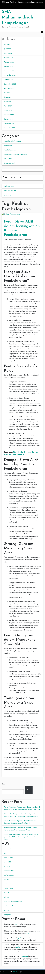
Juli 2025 (7, 93)
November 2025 (10, 75)
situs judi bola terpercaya (13, 901)
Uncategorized (9, 163)
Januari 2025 (8, 119)
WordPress (16, 971)
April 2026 (8, 53)
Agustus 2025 (9, 88)
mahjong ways (9, 186)
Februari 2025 (9, 115)
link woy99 (7, 897)
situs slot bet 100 (10, 191)
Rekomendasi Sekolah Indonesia (15, 154)
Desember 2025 (9, 71)
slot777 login (8, 858)
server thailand (7, 170)
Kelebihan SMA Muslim (12, 141)
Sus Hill (32, 971)
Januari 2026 (8, 66)
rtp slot (19, 938)
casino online (8, 888)
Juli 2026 (7, 44)
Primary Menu (42, 32)
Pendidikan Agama (10, 150)
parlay (18, 947)
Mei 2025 (7, 102)
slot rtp (6, 910)
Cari (3, 784)
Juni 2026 (7, 49)
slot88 (27, 933)
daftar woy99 (9, 875)
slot (5, 853)
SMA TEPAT (8, 159)
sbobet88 (7, 862)
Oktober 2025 (9, 80)
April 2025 (8, 106)
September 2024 (10, 128)
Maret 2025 (8, 110)
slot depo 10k (9, 871)
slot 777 (7, 879)
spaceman (7, 195)
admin (29, 239)
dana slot (7, 849)
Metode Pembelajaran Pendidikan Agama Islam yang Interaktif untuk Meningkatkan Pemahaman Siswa (21, 837)
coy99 (17, 924)
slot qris (7, 866)
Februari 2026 (9, 62)
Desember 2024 (9, 123)
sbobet (6, 893)
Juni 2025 (7, 97)
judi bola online (9, 906)
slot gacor (7, 915)
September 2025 (10, 84)
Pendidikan (8, 146)
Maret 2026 (8, 58)
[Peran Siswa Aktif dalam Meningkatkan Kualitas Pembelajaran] (11, 214)
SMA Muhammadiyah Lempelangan (17, 17)
